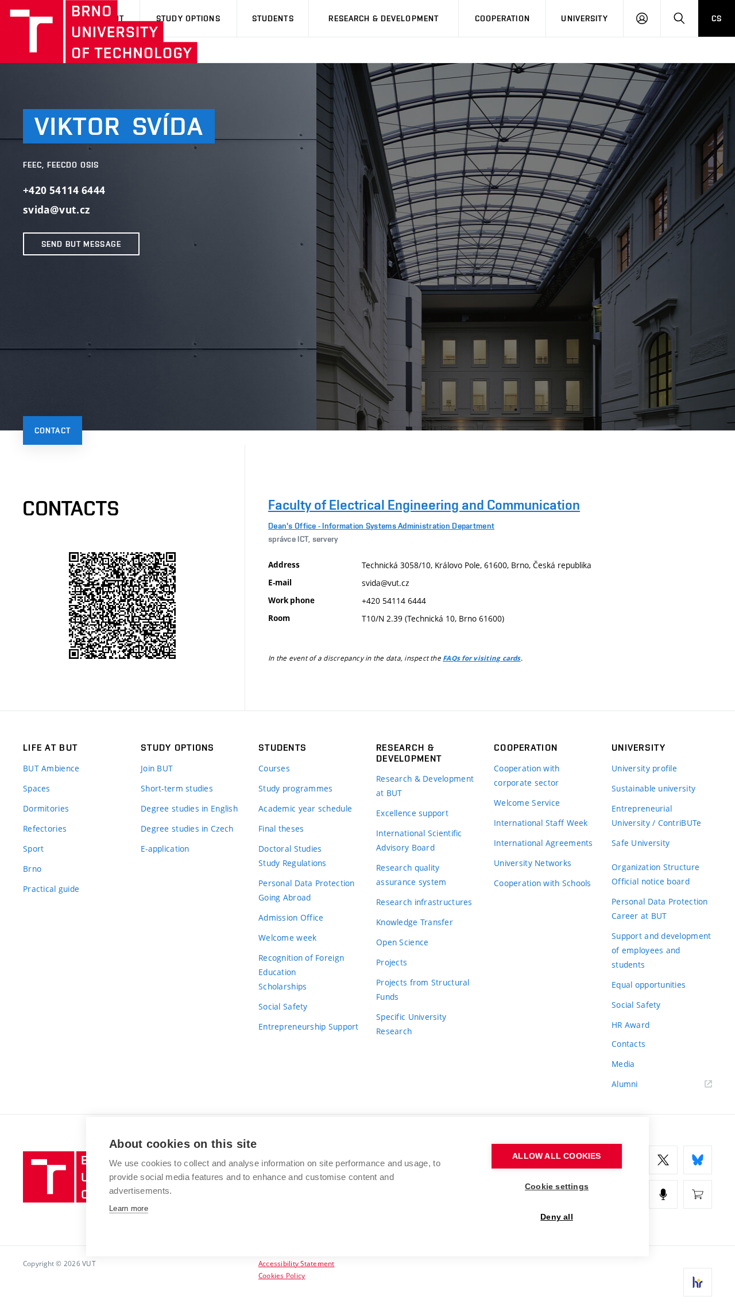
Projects (391, 962)
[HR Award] (697, 1282)
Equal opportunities (649, 984)
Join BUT (157, 768)
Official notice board (651, 881)
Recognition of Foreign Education (301, 964)
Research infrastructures (424, 901)
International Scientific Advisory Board (419, 840)
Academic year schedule (305, 808)
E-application (165, 848)
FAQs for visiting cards (482, 658)
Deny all (556, 1217)
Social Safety (283, 1006)
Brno (32, 868)
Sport (33, 848)
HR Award (630, 1024)
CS (716, 18)
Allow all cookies (556, 1156)
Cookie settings (557, 1186)
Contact (52, 430)
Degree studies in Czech (187, 828)
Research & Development (383, 18)
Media (623, 1063)
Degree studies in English (189, 808)
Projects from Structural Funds (423, 989)
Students (273, 18)
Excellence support (412, 813)
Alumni (625, 1083)
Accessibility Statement (296, 1263)
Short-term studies (177, 788)
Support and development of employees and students (661, 950)
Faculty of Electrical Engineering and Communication (424, 505)
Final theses (281, 828)
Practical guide (51, 888)
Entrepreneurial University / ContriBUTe (656, 815)
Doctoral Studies (290, 848)
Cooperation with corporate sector (526, 775)
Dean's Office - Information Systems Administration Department (381, 525)
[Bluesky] (697, 1160)
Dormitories (46, 808)
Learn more (128, 1208)
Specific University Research (411, 1024)
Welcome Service (527, 802)
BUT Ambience (51, 768)
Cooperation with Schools (542, 883)
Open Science (402, 942)
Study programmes (295, 788)
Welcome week (287, 937)
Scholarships (282, 986)
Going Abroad (284, 897)
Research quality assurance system (411, 874)
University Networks (532, 862)
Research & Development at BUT (425, 785)
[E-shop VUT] (697, 1194)
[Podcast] (663, 1194)
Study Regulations (292, 862)
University (584, 18)
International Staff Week (541, 822)
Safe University (641, 842)
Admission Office (290, 917)
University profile (644, 768)
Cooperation (502, 18)
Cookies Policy (281, 1275)
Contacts (628, 1043)
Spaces (37, 788)
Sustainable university (653, 788)
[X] (663, 1160)
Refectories (45, 828)
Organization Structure (655, 866)
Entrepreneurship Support (308, 1026)
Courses (274, 768)
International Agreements (543, 842)
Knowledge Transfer (414, 922)
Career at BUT (639, 915)
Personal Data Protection (306, 883)
